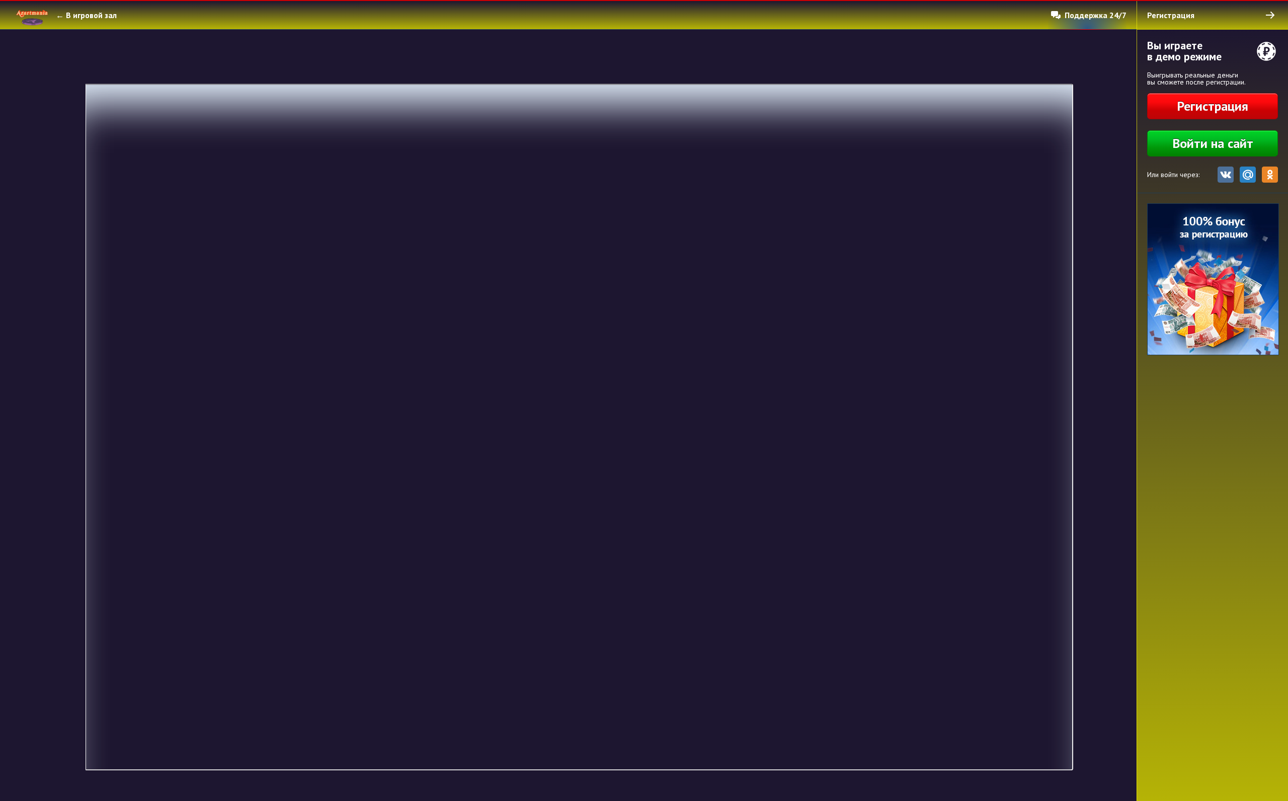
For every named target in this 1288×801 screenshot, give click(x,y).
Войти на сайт (1212, 143)
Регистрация (1212, 106)
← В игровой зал (86, 15)
